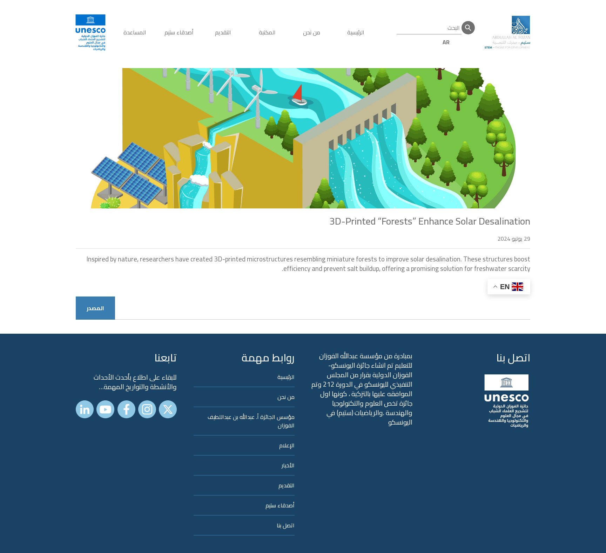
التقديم (223, 32)
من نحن (311, 32)
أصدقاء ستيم (179, 32)
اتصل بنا (513, 357)
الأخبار (288, 465)
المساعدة (134, 32)
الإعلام (287, 445)
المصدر (95, 308)
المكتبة (267, 32)
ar (446, 42)
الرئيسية (355, 32)
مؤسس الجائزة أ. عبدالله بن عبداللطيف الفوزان (251, 421)
